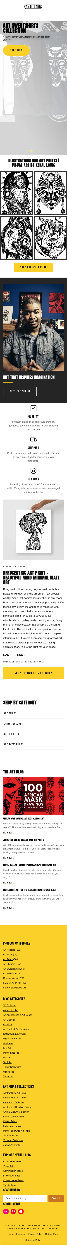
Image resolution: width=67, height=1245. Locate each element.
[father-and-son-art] (16, 238)
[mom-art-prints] (16, 193)
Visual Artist (9, 1166)
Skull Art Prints (10, 1135)
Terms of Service (17, 1234)
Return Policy (52, 1234)
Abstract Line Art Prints (14, 1093)
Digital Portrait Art (12, 1038)
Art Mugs (7, 1024)
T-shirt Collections (12, 1067)
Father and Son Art (12, 1126)
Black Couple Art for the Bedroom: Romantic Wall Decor (29, 890)
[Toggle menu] (33, 15)
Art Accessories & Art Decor (17, 1015)
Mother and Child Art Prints (16, 1130)
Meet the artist (20, 391)
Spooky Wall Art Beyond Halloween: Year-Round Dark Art (29, 865)
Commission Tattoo (13, 1170)
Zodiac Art (8, 1076)
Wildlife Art (8, 1071)
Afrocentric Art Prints (13, 1102)
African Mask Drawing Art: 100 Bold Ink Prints (24, 818)
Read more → (10, 832)
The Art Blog (9, 1185)
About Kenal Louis (12, 1161)
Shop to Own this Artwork (34, 673)
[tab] (27, 151)
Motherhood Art (11, 1052)
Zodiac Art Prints (11, 1145)
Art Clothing (9, 1019)
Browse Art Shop (11, 1175)
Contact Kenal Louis (13, 1180)
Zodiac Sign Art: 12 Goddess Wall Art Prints (23, 840)
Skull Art (7, 1062)
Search (56, 1198)
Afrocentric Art (10, 1010)
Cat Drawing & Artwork (14, 1034)
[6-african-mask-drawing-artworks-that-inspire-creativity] (33, 796)
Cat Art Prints (10, 1121)
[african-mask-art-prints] (50, 193)
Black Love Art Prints (13, 1116)
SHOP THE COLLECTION (33, 267)
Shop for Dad (19, 50)
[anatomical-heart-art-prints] (50, 238)
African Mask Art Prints (15, 1097)
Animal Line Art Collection (16, 1111)
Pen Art (7, 1057)
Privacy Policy (35, 1234)
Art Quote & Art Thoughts (16, 1029)
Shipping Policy (33, 1240)
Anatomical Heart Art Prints (17, 1107)
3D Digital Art (9, 1005)
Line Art (7, 1048)
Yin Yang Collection (13, 1140)
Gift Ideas (8, 1043)
